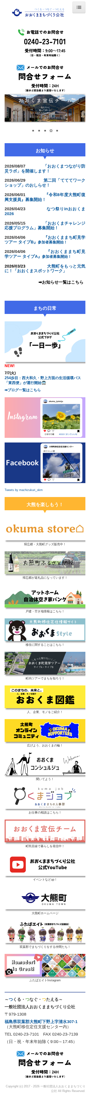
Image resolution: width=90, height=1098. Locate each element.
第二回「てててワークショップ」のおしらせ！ (45, 182)
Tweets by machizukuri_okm (24, 490)
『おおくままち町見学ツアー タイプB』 (45, 239)
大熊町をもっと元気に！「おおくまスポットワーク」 (45, 268)
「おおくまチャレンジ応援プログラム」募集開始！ (45, 225)
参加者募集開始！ (52, 242)
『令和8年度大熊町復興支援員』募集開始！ (45, 197)
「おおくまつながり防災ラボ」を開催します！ (45, 168)
